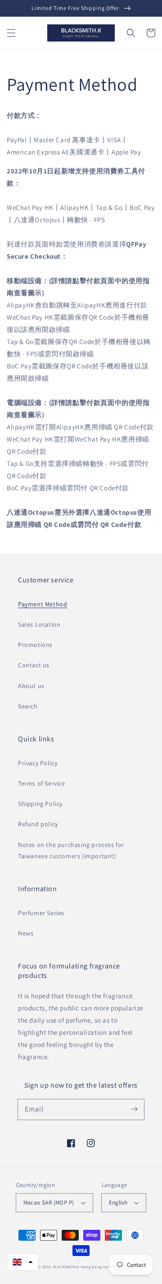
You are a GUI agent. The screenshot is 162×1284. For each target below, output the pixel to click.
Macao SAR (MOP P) (48, 1202)
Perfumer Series (41, 913)
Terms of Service (41, 783)
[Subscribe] (134, 1109)
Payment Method (42, 604)
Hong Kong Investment (102, 1266)
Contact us (34, 665)
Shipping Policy (40, 804)
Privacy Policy (37, 763)
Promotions (35, 645)
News (25, 933)
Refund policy (38, 824)
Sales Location (39, 624)
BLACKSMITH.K (66, 1266)
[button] (11, 33)
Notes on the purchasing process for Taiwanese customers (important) (71, 850)
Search (28, 706)
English (118, 1202)
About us (31, 686)
